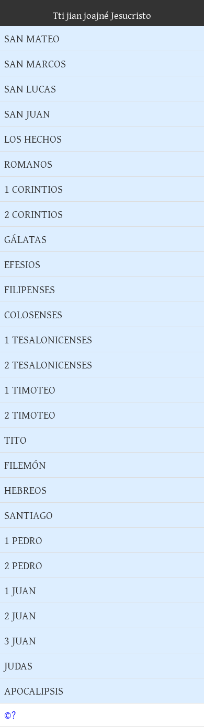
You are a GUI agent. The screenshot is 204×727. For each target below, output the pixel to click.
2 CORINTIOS (33, 214)
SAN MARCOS (35, 63)
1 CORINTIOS (33, 189)
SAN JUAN (27, 114)
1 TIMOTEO (29, 390)
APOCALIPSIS (33, 691)
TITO (15, 440)
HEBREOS (25, 490)
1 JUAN (20, 590)
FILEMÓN (25, 465)
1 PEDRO (23, 540)
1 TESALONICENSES (48, 339)
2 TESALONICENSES (48, 364)
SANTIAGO (28, 515)
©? (10, 715)
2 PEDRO (23, 565)
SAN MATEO (32, 38)
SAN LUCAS (30, 88)
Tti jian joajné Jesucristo (102, 15)
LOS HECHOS (33, 139)
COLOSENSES (33, 314)
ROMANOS (28, 164)
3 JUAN (20, 640)
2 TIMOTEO (29, 415)
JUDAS (18, 665)
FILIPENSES (29, 289)
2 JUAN (20, 615)
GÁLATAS (25, 239)
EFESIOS (22, 264)
